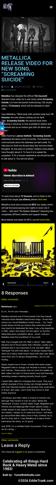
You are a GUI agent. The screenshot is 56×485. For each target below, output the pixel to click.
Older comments (9, 299)
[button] (51, 7)
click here (42, 199)
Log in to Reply (6, 433)
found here (44, 219)
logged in (20, 451)
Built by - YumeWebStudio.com (21, 475)
